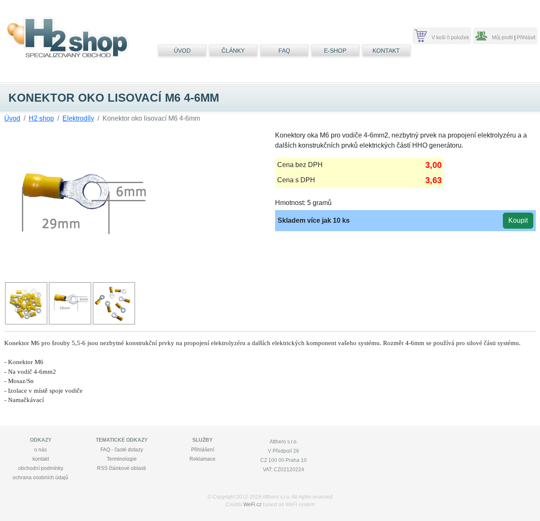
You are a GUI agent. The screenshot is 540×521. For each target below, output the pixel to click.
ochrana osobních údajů (40, 478)
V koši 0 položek (450, 37)
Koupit (518, 220)
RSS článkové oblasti (121, 468)
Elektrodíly (78, 118)
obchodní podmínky (40, 468)
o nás (40, 450)
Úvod (12, 118)
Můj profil (502, 37)
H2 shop (41, 118)
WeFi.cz (252, 505)
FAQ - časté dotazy (121, 450)
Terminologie (122, 459)
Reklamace (202, 459)
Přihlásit (526, 37)
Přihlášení (202, 450)
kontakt (40, 459)
